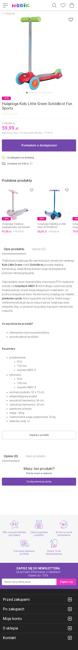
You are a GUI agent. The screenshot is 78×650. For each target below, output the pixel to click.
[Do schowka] (31, 190)
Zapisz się (66, 581)
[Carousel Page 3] (33, 92)
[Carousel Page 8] (48, 92)
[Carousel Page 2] (30, 92)
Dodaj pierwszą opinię (39, 481)
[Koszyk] (71, 5)
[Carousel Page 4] (36, 92)
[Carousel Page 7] (45, 92)
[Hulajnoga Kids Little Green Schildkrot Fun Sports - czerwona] (39, 53)
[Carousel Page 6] (42, 92)
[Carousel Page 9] (51, 92)
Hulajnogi (9, 13)
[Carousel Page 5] (39, 92)
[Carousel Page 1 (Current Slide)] (27, 92)
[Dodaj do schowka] (70, 19)
